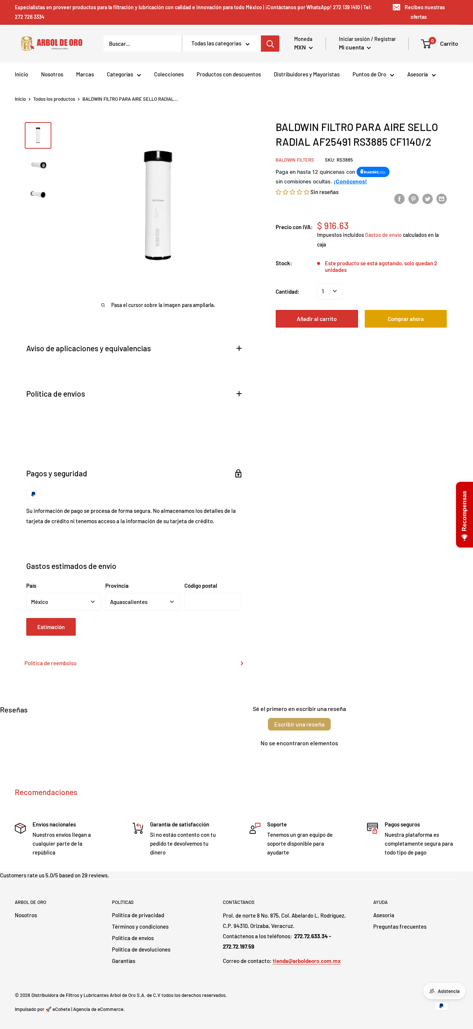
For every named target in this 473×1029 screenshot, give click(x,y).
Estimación (51, 627)
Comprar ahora (406, 318)
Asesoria (383, 915)
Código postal (200, 585)
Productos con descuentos (229, 74)
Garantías (123, 960)
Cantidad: (287, 291)
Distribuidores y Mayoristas (307, 74)
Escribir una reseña (299, 724)
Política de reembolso (50, 663)
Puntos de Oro (369, 74)
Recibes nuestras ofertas (425, 12)
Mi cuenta (352, 47)
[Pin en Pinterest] (413, 198)
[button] (292, 191)
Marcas (85, 74)
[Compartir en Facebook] (399, 198)
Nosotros (52, 74)
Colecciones (169, 74)
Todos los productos (54, 99)
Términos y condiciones (140, 926)
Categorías (120, 74)
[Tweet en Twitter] (427, 198)
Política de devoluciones (141, 949)
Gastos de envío (383, 235)
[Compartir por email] (441, 198)
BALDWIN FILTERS (295, 160)
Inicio (21, 74)
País (31, 585)
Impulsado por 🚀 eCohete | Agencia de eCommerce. (70, 1009)
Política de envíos (133, 938)
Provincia (117, 585)
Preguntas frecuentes (399, 926)
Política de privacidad (138, 915)
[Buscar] (270, 43)
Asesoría (417, 74)
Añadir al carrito (317, 318)
